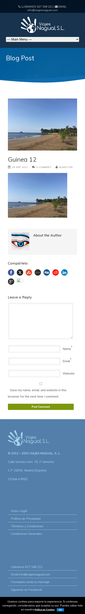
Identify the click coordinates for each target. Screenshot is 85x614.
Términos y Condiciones (27, 526)
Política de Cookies (45, 609)
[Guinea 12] (42, 124)
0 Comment (44, 167)
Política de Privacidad (26, 518)
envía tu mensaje (37, 582)
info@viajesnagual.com (42, 10)
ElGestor (66, 167)
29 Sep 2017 (20, 167)
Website (69, 373)
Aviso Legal (19, 511)
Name (67, 349)
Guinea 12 (22, 159)
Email (66, 361)
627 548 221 (45, 6)
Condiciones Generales (26, 534)
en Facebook (33, 590)
